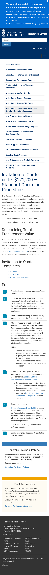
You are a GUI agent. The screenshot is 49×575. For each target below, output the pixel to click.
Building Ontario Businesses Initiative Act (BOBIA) (24, 378)
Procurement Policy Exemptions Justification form (19, 132)
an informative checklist (18, 251)
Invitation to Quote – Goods (18, 93)
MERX (27, 548)
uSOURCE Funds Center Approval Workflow (20, 166)
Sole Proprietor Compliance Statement (22, 149)
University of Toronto (12, 543)
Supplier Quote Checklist (16, 155)
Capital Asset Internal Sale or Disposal (22, 75)
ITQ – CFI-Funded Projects (18, 277)
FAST (6, 548)
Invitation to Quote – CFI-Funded (20, 103)
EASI (27, 541)
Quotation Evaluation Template (19, 139)
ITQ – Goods (12, 271)
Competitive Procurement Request (20, 80)
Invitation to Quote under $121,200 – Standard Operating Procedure (21, 109)
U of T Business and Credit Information (22, 160)
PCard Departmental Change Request (22, 126)
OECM (28, 551)
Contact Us (40, 48)
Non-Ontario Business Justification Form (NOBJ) (29, 394)
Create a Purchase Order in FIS (23, 408)
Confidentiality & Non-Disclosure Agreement (20, 86)
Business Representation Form (19, 69)
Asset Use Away (13, 64)
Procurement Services (15, 522)
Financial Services (11, 546)
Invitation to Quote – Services (18, 98)
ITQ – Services (13, 274)
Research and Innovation (31, 544)
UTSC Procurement (33, 538)
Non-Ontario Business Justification (21, 121)
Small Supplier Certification (17, 144)
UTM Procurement (11, 551)
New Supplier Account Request (19, 116)
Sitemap (5, 565)
